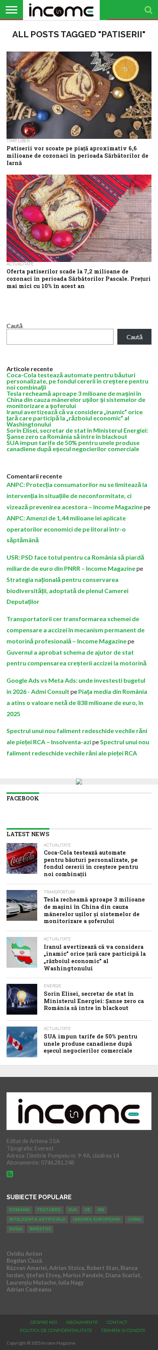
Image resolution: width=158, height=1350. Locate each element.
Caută (15, 325)
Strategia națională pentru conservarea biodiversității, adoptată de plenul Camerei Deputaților (67, 590)
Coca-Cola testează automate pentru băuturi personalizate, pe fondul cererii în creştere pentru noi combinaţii (77, 381)
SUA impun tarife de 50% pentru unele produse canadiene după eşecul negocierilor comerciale (73, 445)
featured (49, 1209)
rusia (15, 1229)
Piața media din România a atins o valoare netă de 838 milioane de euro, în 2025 (77, 702)
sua (72, 1209)
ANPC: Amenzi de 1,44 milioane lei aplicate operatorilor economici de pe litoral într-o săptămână (66, 529)
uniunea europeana (96, 1219)
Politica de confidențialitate (56, 1330)
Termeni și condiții (123, 1330)
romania (19, 1209)
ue (87, 1209)
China (134, 1219)
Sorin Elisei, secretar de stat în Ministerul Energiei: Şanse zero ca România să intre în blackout (77, 433)
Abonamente (82, 1322)
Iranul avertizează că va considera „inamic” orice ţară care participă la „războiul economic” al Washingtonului (75, 418)
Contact (117, 1322)
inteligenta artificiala (37, 1219)
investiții (40, 1229)
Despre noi (43, 1322)
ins (100, 1209)
